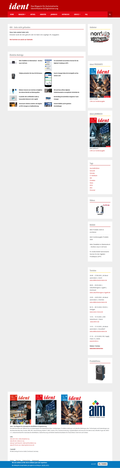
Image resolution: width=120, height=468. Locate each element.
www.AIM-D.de (94, 322)
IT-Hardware (93, 175)
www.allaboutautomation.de (98, 280)
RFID (91, 185)
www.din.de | (13, 441)
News (91, 183)
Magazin (21, 14)
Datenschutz (26, 460)
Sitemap (18, 460)
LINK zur (92, 151)
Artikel (32, 14)
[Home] (33, 6)
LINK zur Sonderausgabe (97, 101)
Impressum (35, 460)
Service (76, 14)
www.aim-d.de (14, 439)
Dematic (92, 173)
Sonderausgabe (100, 151)
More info (45, 465)
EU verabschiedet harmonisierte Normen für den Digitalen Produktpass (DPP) (99, 254)
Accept (93, 464)
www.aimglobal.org (24, 439)
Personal (92, 190)
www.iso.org (20, 441)
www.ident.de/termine (96, 348)
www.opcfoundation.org (29, 443)
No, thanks (103, 464)
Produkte (92, 180)
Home (12, 14)
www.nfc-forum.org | (16, 445)
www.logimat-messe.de (28, 445)
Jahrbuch (54, 14)
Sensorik (92, 171)
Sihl (91, 178)
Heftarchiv (65, 14)
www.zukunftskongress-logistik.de (100, 292)
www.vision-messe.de (96, 312)
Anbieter (43, 14)
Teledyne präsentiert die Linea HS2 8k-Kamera (30, 73)
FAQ (86, 14)
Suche (110, 14)
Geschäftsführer (94, 168)
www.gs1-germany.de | (16, 443)
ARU (91, 188)
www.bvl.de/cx (94, 341)
